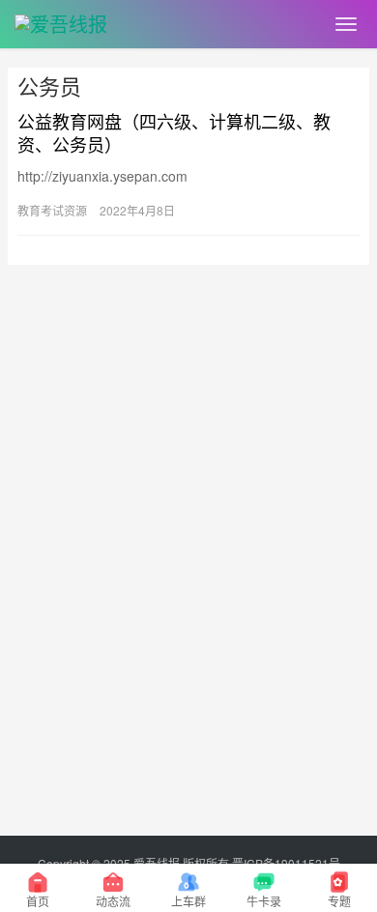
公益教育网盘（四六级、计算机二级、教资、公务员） (174, 132)
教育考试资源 (52, 210)
